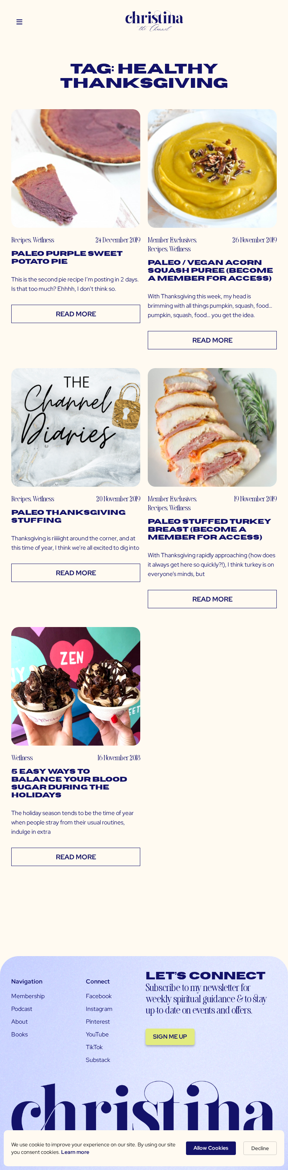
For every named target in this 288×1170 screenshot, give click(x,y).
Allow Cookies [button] (211, 1147)
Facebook (99, 996)
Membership (28, 996)
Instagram (99, 1009)
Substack (98, 1060)
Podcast (21, 1009)
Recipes (20, 239)
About (19, 1022)
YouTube (97, 1034)
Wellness (43, 239)
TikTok (94, 1047)
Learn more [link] (75, 1152)
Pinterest (98, 1022)
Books (19, 1034)
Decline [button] (260, 1148)
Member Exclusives (172, 239)
